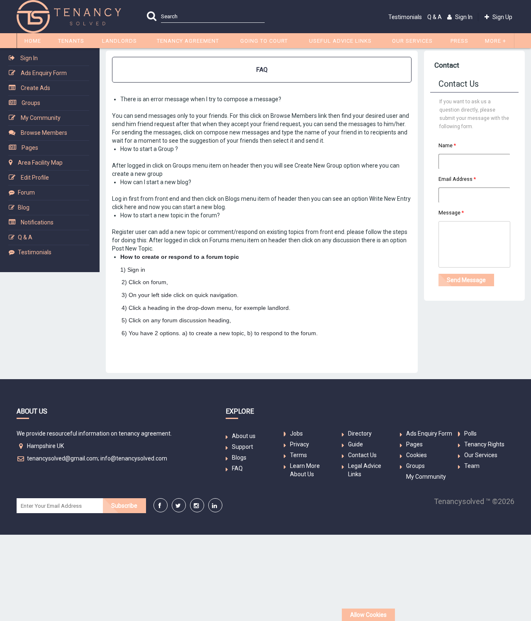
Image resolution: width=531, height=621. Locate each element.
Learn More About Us (305, 470)
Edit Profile (35, 177)
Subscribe (124, 505)
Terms (298, 455)
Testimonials (405, 17)
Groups (31, 103)
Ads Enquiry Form (44, 73)
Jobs (296, 433)
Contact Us (362, 455)
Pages (30, 147)
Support (242, 446)
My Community (41, 117)
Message (449, 212)
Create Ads (35, 88)
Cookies (416, 455)
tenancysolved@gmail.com (62, 458)
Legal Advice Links (364, 470)
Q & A (434, 17)
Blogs (239, 457)
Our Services (480, 455)
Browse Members (44, 132)
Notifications (37, 222)
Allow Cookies (368, 614)
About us (244, 436)
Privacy (299, 444)
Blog (23, 207)
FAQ (237, 468)
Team (472, 466)
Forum (26, 192)
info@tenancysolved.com (133, 458)
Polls (470, 433)
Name (445, 145)
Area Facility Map (40, 162)
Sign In (29, 58)
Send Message (466, 280)
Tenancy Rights (484, 444)
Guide (355, 444)
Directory (360, 433)
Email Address (455, 179)
